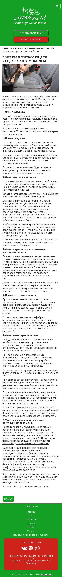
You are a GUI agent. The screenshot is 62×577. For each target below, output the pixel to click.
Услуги (31, 531)
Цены (31, 527)
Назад (8, 498)
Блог (31, 515)
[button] (57, 6)
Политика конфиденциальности (31, 535)
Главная (6, 48)
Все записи (17, 48)
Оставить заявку (31, 33)
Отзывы (31, 523)
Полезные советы (34, 48)
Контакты (31, 519)
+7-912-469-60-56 (31, 39)
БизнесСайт (47, 574)
